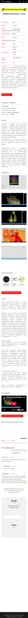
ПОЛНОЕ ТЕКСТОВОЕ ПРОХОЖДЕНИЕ (12, 416)
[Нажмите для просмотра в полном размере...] (14, 190)
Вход (17, 492)
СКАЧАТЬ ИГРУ (7, 94)
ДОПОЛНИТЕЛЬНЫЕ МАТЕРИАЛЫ (11, 292)
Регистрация (12, 492)
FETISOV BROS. (7, 2)
